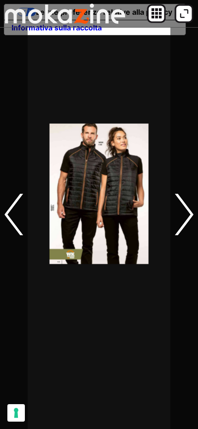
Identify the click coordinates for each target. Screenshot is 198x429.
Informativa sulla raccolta (57, 27)
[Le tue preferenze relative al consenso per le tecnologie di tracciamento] (16, 413)
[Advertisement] (99, 330)
